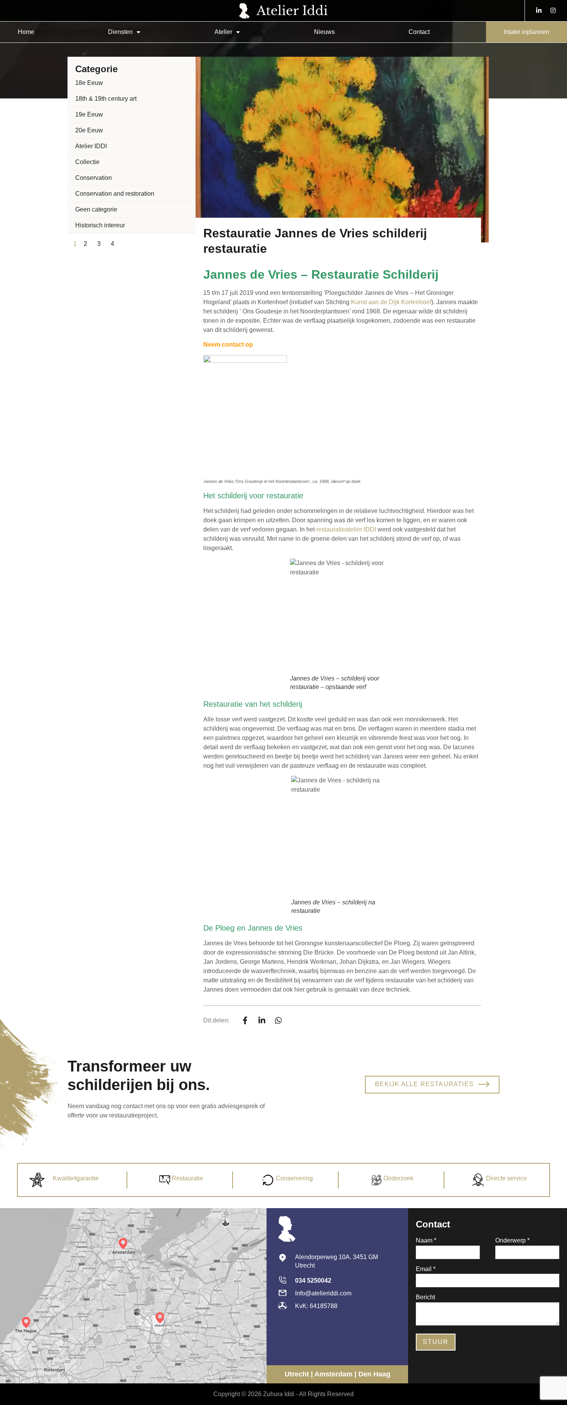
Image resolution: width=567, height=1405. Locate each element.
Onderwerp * (512, 1240)
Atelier (223, 32)
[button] (245, 1020)
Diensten (120, 32)
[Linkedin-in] (539, 10)
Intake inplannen (526, 32)
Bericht (425, 1297)
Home (26, 32)
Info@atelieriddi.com (323, 1293)
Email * (425, 1269)
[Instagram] (553, 10)
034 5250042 (313, 1280)
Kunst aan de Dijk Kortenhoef (391, 302)
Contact (419, 32)
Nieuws (324, 32)
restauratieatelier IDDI (346, 529)
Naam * (426, 1240)
